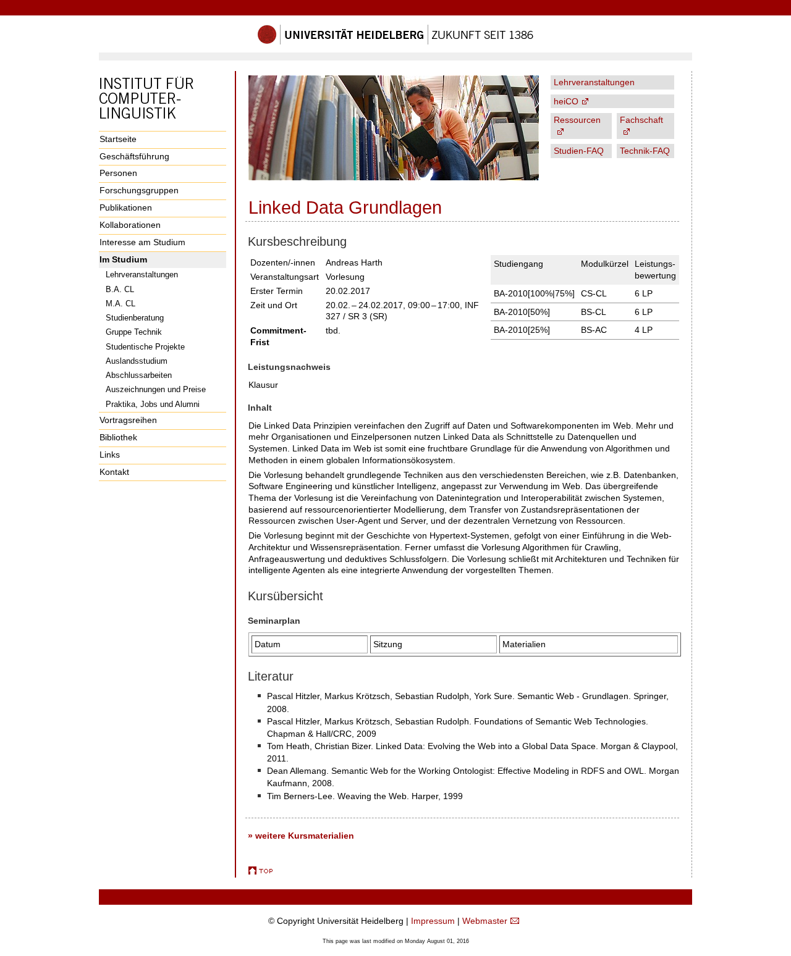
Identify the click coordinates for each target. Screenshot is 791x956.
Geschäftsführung (134, 156)
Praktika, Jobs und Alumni (153, 404)
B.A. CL (120, 289)
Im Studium (123, 259)
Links (109, 454)
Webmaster (484, 921)
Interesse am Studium (142, 242)
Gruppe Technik (134, 332)
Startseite (118, 139)
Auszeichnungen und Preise (156, 389)
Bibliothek (118, 437)
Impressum (433, 921)
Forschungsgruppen (139, 190)
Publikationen (125, 207)
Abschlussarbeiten (139, 375)
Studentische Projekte (145, 346)
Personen (118, 173)
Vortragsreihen (128, 420)
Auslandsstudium (136, 361)
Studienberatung (135, 317)
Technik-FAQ (645, 151)
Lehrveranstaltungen (142, 274)
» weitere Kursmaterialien (301, 836)
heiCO (566, 101)
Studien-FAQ (579, 151)
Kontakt (114, 472)
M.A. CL (120, 303)
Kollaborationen (130, 225)
